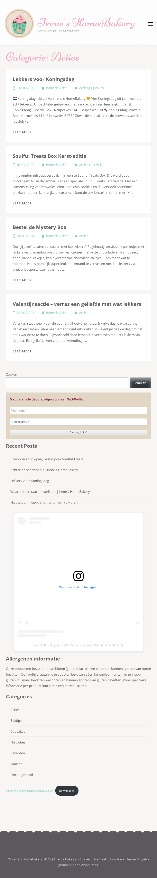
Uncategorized (21, 775)
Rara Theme (127, 859)
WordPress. (90, 865)
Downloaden (67, 791)
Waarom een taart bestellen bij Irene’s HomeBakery (50, 491)
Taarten (16, 764)
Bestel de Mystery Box (39, 227)
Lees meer (22, 132)
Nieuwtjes (96, 165)
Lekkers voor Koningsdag (43, 79)
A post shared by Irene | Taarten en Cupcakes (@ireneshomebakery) (78, 645)
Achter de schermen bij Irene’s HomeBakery (44, 470)
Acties (83, 88)
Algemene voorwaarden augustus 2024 (29, 791)
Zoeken (11, 374)
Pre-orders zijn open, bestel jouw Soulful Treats (46, 459)
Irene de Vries (56, 88)
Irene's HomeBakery (86, 22)
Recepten (17, 753)
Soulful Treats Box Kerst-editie (49, 156)
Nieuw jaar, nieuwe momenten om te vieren (44, 502)
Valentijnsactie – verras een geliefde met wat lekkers (77, 304)
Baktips (16, 720)
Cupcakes (96, 88)
